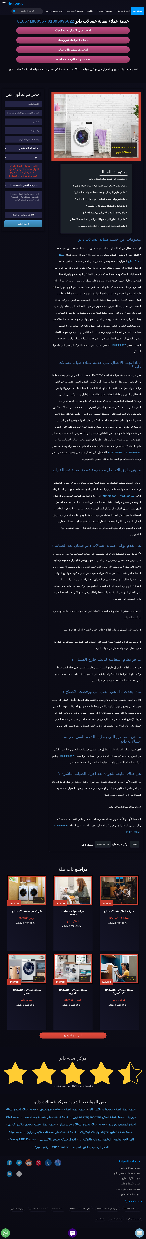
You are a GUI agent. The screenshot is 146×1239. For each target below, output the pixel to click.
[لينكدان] (9, 1174)
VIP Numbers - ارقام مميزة (52, 1147)
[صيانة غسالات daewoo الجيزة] (73, 969)
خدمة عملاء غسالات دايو (38, 1209)
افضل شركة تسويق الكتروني (58, 1139)
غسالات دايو (99, 1219)
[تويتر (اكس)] (19, 1162)
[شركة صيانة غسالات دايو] (27, 890)
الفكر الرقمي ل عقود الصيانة (91, 1147)
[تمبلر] (48, 1162)
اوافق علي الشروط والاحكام (22, 215)
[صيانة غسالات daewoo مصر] (27, 969)
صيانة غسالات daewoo (132, 1209)
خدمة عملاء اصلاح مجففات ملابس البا (112, 1109)
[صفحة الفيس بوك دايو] (9, 1162)
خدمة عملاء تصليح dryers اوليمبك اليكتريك (106, 1132)
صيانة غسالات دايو (93, 239)
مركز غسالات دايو (17, 1209)
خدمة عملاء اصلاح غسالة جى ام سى (46, 1117)
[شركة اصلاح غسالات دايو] (119, 890)
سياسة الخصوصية (74, 11)
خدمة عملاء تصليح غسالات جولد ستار (82, 1124)
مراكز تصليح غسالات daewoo (107, 1209)
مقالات (90, 11)
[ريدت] (28, 1162)
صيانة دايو (137, 11)
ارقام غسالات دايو (134, 1219)
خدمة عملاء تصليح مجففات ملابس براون (51, 1132)
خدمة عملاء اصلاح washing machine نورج (98, 1117)
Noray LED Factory (23, 1139)
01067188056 (30, 21)
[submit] (14, 11)
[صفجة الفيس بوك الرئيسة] (19, 1174)
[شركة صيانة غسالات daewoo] (73, 890)
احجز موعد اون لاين (54, 11)
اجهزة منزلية (123, 11)
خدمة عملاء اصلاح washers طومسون (63, 1109)
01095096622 (61, 21)
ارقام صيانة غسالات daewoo (80, 1209)
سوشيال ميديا (105, 11)
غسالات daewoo (58, 1209)
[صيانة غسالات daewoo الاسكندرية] (119, 969)
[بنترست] (38, 1162)
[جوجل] (57, 1162)
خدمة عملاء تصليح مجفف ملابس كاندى (32, 1124)
